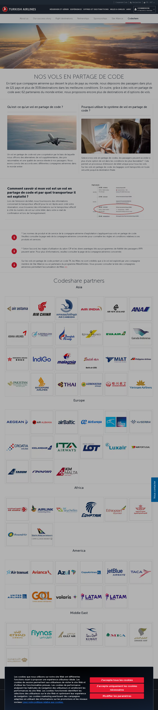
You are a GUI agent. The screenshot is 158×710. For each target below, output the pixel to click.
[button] (117, 696)
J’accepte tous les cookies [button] (117, 680)
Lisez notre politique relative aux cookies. (43, 702)
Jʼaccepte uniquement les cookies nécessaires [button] (117, 688)
